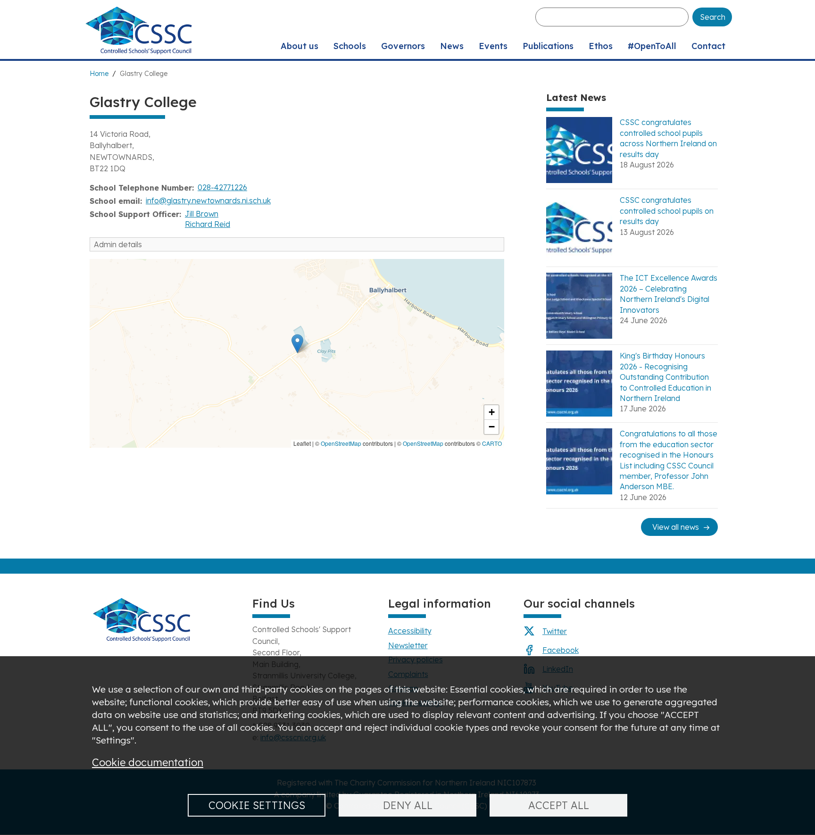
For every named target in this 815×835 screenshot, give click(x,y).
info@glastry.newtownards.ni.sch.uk (208, 200)
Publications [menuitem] (548, 46)
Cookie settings (256, 805)
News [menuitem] (452, 46)
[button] (297, 343)
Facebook (560, 650)
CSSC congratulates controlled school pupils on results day (667, 210)
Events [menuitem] (493, 46)
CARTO (492, 443)
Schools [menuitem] (349, 46)
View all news (675, 527)
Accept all (558, 805)
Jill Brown (201, 213)
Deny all (407, 805)
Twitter (554, 631)
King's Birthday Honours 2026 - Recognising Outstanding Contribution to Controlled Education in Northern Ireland (665, 377)
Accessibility (410, 630)
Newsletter (408, 645)
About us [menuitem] (299, 46)
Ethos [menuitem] (601, 46)
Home (99, 73)
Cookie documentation (147, 762)
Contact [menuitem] (708, 46)
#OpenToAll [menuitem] (652, 46)
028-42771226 (222, 187)
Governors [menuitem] (403, 46)
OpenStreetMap (341, 443)
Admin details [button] (118, 244)
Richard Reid (207, 224)
